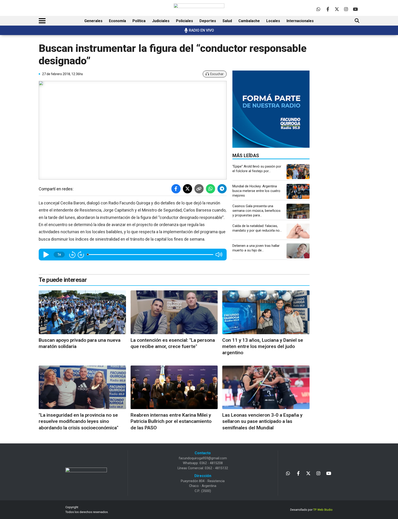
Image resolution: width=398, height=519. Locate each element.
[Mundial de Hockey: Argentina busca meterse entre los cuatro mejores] (298, 191)
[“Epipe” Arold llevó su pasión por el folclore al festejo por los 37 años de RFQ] (298, 171)
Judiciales (161, 21)
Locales (273, 21)
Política (139, 21)
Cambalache (249, 21)
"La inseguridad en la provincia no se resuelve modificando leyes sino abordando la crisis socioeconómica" (78, 421)
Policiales (184, 21)
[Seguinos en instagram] (346, 9)
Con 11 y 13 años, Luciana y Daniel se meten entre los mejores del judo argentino (262, 346)
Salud (227, 21)
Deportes (207, 21)
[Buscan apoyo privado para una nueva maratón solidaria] (82, 312)
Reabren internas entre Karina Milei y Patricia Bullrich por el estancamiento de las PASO (171, 421)
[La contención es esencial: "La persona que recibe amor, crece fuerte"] (174, 312)
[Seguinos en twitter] (337, 9)
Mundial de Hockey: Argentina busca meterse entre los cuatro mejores (256, 191)
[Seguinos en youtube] (355, 9)
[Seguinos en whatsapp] (318, 9)
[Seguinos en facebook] (328, 9)
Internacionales (300, 21)
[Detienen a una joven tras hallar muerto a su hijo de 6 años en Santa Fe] (298, 250)
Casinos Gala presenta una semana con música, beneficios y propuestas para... (256, 210)
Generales (93, 21)
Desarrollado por (311, 509)
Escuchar (217, 74)
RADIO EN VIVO (201, 30)
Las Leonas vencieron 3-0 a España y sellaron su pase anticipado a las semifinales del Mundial (262, 421)
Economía (117, 21)
